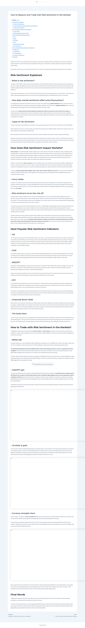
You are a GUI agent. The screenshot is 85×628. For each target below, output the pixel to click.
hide (18, 20)
